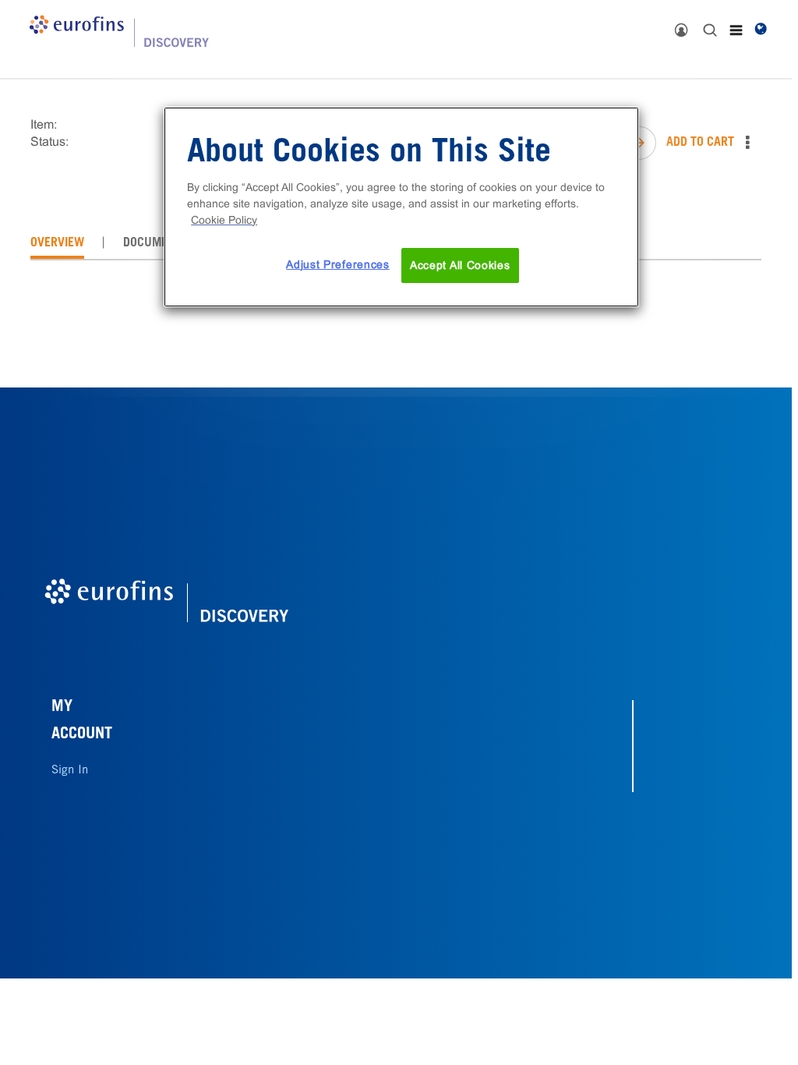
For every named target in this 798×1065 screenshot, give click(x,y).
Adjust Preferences (338, 264)
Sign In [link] (69, 771)
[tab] (57, 243)
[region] (401, 207)
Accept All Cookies (460, 265)
